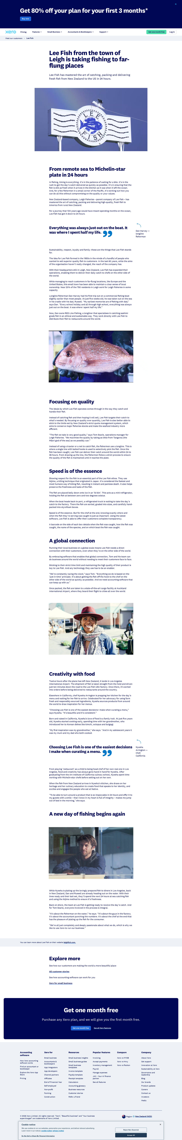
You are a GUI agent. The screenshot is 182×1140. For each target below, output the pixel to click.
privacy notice (58, 1130)
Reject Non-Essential (131, 1130)
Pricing (23, 32)
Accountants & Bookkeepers (80, 32)
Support (102, 32)
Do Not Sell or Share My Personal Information (38, 1136)
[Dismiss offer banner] (175, 4)
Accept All (131, 1135)
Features (36, 32)
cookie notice (46, 1130)
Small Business (53, 32)
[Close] (160, 1124)
